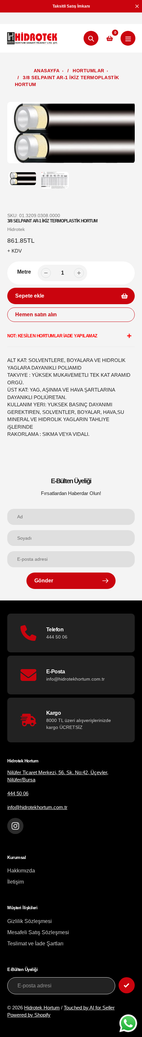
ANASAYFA (47, 70)
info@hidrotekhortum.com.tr (37, 807)
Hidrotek (16, 229)
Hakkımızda (21, 870)
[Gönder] (127, 985)
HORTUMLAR (88, 70)
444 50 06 (17, 793)
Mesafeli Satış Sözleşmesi (38, 932)
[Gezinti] (128, 38)
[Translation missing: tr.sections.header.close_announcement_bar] (137, 6)
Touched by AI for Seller (89, 1007)
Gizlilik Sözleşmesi (29, 921)
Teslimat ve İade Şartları (35, 943)
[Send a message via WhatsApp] (128, 1023)
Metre (24, 272)
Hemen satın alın (36, 314)
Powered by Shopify (29, 1015)
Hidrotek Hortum (42, 1007)
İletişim (15, 882)
